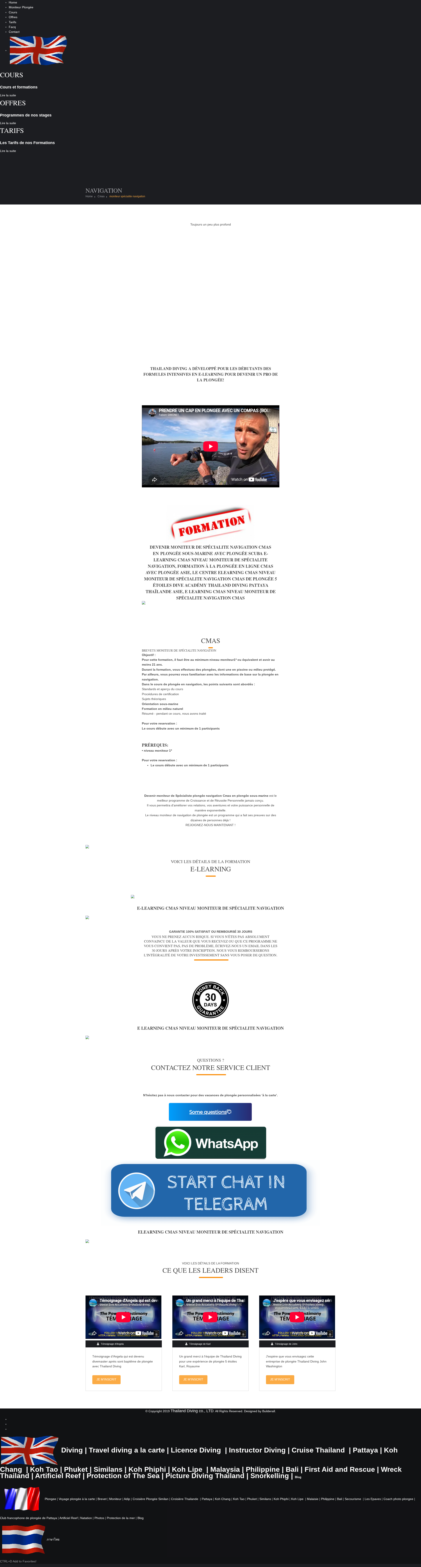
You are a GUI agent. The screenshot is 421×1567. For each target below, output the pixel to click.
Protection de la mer (121, 1518)
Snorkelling (269, 1476)
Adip (127, 1499)
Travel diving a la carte (127, 1450)
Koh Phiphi (147, 1469)
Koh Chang (222, 1499)
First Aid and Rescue (340, 1469)
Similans (108, 1469)
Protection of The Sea (123, 1476)
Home (13, 2)
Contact (14, 31)
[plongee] (22, 1499)
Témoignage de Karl (199, 1344)
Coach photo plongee (398, 1499)
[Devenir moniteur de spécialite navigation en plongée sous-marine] (210, 999)
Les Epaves (373, 1499)
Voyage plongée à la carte (77, 1499)
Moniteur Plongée (21, 7)
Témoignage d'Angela (112, 1344)
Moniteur (115, 1499)
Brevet (102, 1499)
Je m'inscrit (106, 1379)
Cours (13, 12)
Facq (12, 27)
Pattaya (365, 1450)
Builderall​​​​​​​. (269, 1411)
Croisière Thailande (184, 1499)
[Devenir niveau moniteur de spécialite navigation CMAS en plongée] (210, 897)
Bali (292, 1469)
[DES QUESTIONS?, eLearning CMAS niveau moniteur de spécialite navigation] (210, 1111)
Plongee (50, 1499)
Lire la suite (8, 95)
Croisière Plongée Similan (150, 1499)
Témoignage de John (286, 1344)
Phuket (76, 1469)
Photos (99, 1518)
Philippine (263, 1469)
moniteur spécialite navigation (127, 196)
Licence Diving (196, 1450)
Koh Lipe (187, 1469)
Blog (140, 1518)
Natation (86, 1518)
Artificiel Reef (58, 1476)
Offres (13, 17)
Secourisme (353, 1499)
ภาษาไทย (53, 1539)
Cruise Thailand (318, 1450)
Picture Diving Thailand (205, 1476)
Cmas (101, 196)
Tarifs (12, 22)
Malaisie (312, 1499)
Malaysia (225, 1469)
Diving (72, 1450)
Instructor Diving (257, 1450)
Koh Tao (44, 1469)
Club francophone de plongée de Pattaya (28, 1518)
